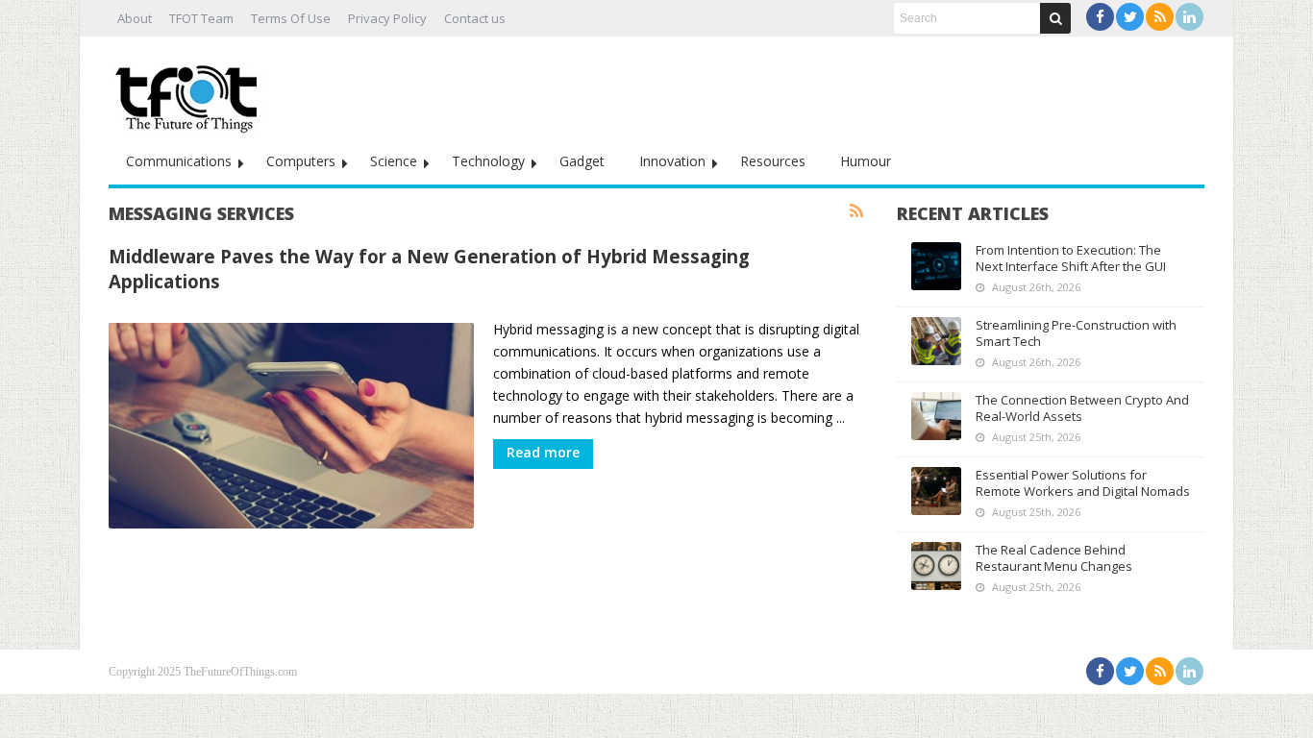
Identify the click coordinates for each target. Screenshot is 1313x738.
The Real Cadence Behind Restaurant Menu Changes (1054, 558)
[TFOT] (190, 92)
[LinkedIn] (1189, 17)
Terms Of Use (291, 18)
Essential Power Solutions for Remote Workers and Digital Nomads (1083, 483)
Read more (543, 452)
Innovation (672, 161)
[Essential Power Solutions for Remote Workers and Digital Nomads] (936, 491)
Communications (179, 161)
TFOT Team (201, 18)
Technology (488, 161)
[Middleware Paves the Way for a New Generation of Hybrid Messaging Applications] (291, 426)
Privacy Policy (387, 18)
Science (393, 161)
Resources (772, 161)
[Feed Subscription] (856, 211)
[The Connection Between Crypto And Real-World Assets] (936, 416)
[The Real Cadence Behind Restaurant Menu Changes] (936, 566)
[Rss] (1160, 17)
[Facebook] (1100, 17)
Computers (300, 161)
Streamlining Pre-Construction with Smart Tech (1076, 333)
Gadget (582, 161)
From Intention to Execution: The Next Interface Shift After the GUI (1071, 258)
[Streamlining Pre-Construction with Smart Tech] (936, 341)
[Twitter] (1130, 17)
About (134, 18)
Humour (865, 161)
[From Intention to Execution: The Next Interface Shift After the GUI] (936, 266)
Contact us (475, 18)
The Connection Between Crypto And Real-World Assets (1082, 408)
